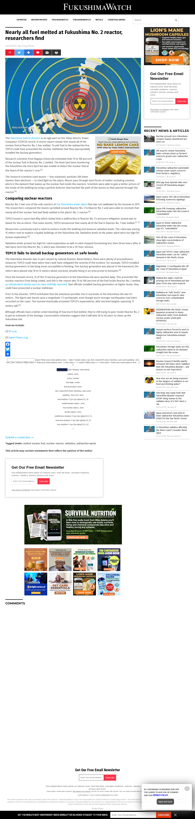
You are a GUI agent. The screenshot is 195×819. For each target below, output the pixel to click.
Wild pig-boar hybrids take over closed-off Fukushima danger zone (171, 185)
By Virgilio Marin (173, 217)
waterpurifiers (39, 20)
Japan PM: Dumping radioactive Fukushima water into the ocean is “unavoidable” (172, 211)
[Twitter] (73, 349)
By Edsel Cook (172, 387)
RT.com (13, 331)
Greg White (28, 46)
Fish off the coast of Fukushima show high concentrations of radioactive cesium (171, 240)
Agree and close (165, 801)
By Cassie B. (171, 162)
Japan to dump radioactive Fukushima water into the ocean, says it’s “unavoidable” (171, 226)
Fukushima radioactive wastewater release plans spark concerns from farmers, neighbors (172, 171)
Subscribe (163, 815)
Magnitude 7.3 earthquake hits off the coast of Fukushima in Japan (172, 267)
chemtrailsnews (116, 20)
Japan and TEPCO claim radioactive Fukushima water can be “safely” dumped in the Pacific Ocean (173, 255)
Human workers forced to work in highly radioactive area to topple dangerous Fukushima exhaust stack (172, 333)
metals (99, 20)
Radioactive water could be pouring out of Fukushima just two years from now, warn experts (172, 281)
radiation (70, 443)
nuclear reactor (55, 443)
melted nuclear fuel (34, 443)
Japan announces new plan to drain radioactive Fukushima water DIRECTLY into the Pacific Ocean (172, 416)
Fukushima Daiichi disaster (25, 138)
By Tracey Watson (174, 341)
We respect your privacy (82, 791)
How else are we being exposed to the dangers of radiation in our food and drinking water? (172, 381)
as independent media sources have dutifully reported (36, 284)
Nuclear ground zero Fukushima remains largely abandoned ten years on (171, 139)
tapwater (21, 20)
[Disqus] (73, 646)
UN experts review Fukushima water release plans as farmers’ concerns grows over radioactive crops (172, 154)
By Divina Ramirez (174, 232)
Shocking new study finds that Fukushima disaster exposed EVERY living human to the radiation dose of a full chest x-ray (171, 398)
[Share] (73, 354)
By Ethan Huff (172, 422)
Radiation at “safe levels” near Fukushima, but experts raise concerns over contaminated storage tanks (171, 296)
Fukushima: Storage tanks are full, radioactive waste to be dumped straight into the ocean (172, 349)
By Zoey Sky (171, 304)
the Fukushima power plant (72, 204)
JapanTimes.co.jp (18, 337)
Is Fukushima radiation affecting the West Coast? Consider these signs (171, 430)
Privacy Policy (97, 808)
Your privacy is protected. (21, 490)
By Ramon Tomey (174, 145)
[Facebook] (73, 344)
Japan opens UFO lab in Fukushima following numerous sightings (173, 198)
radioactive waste (86, 443)
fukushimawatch (82, 20)
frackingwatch (60, 20)
